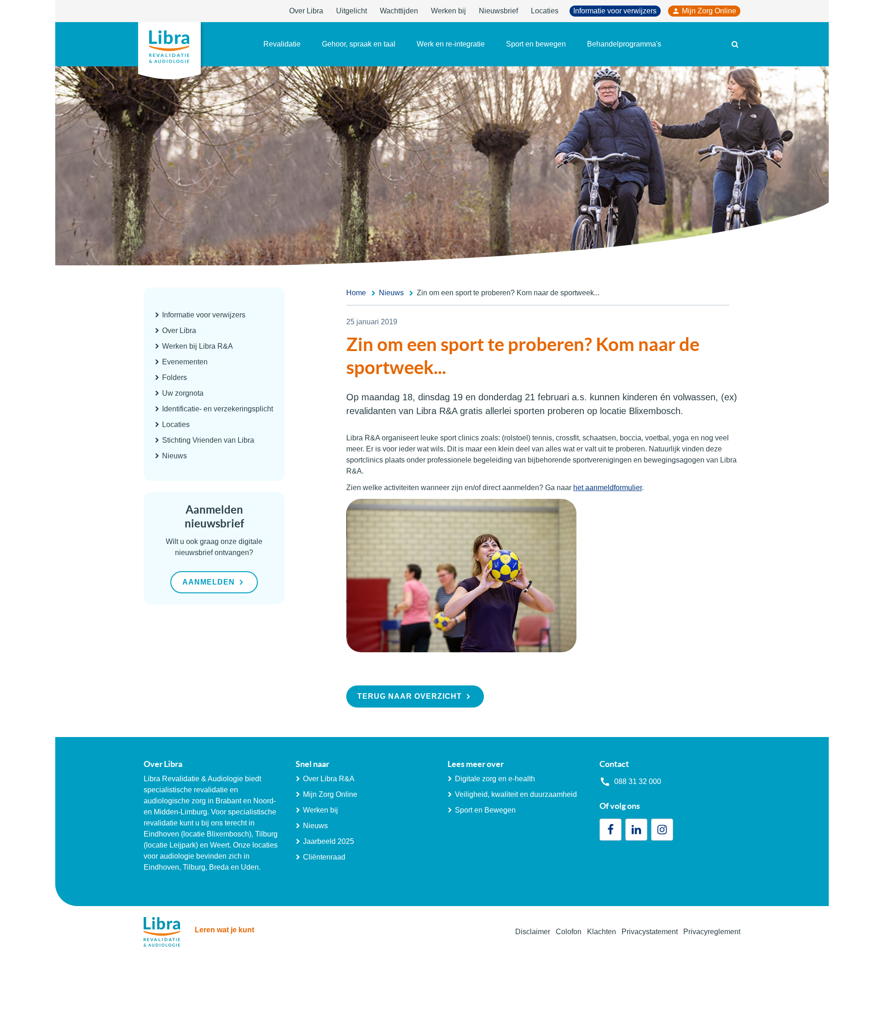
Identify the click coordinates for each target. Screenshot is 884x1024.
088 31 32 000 (637, 781)
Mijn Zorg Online (709, 11)
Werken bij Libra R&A (197, 346)
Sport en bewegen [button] (536, 44)
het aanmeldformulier (607, 488)
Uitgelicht (351, 11)
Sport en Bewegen (485, 810)
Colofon (569, 932)
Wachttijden (399, 11)
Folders (174, 377)
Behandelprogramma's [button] (624, 44)
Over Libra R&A (329, 779)
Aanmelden (208, 582)
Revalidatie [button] (282, 44)
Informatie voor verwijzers (615, 11)
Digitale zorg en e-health (495, 779)
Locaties (544, 11)
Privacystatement (650, 932)
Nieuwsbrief (498, 11)
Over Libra (306, 11)
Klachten (601, 932)
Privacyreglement (711, 932)
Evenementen (185, 362)
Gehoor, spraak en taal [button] (358, 44)
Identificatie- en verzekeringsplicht (217, 409)
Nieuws (174, 456)
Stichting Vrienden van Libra (208, 440)
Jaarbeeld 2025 (328, 841)
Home (356, 293)
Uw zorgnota (183, 393)
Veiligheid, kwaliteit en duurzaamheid (516, 794)
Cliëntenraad (324, 857)
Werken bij (448, 11)
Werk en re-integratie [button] (451, 44)
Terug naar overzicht (409, 696)
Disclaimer (532, 932)
